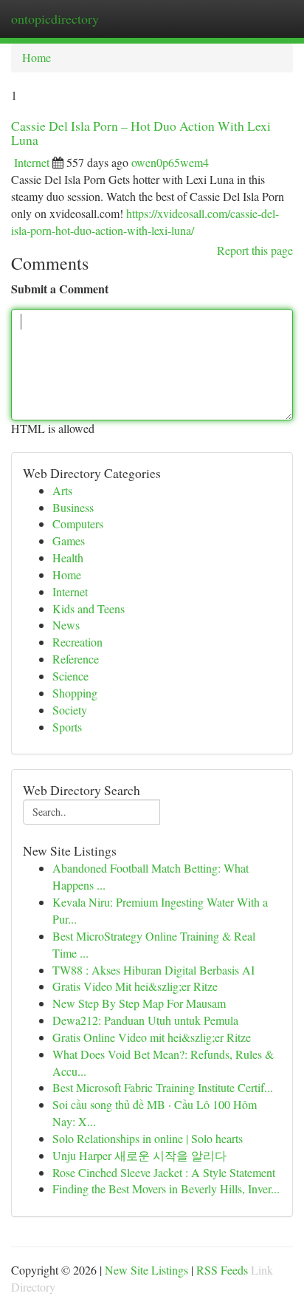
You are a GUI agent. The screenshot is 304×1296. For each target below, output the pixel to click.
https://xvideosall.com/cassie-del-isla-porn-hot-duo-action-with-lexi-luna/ (145, 221)
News (66, 624)
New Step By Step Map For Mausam (139, 1003)
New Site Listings (146, 1270)
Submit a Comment (59, 289)
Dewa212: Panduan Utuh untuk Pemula (145, 1020)
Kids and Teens (88, 608)
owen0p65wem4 (170, 162)
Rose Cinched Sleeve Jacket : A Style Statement (163, 1172)
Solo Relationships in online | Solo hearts (147, 1138)
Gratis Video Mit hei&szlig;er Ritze (135, 986)
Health (67, 557)
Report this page (255, 250)
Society (69, 709)
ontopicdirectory (55, 18)
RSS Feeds (222, 1270)
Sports (67, 726)
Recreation (77, 641)
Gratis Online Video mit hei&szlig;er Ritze (151, 1037)
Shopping (74, 692)
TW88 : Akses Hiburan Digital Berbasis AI (153, 970)
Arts (62, 490)
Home (36, 57)
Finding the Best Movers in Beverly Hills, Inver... (166, 1188)
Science (70, 675)
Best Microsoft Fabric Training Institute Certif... (162, 1087)
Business (73, 507)
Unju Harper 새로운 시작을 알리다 (139, 1155)
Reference (75, 658)
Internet (31, 162)
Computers (77, 523)
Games (68, 540)
